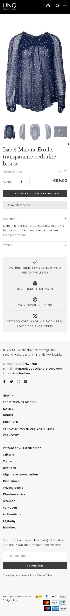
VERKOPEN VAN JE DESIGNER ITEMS (28, 428)
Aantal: (7, 181)
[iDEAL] (38, 598)
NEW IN (8, 395)
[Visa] (54, 604)
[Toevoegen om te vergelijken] (65, 171)
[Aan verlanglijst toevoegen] (61, 171)
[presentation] (9, 131)
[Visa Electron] (62, 604)
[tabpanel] (35, 72)
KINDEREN (10, 422)
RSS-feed (10, 527)
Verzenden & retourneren (22, 448)
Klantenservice (14, 494)
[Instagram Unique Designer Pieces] (18, 382)
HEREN (8, 415)
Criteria (8, 454)
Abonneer (35, 565)
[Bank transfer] (63, 610)
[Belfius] (62, 598)
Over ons (9, 468)
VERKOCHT (11, 435)
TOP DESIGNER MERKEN (20, 402)
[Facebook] (4, 382)
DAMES (8, 409)
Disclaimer (11, 481)
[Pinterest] (25, 382)
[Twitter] (11, 382)
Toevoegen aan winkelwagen (35, 193)
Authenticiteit (13, 514)
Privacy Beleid (13, 487)
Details (8, 245)
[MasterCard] (46, 604)
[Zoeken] (58, 6)
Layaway (9, 521)
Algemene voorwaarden (20, 474)
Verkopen (10, 507)
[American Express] (55, 610)
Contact (9, 461)
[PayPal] (46, 598)
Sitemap (9, 501)
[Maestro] (47, 610)
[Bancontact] (54, 598)
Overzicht (10, 218)
